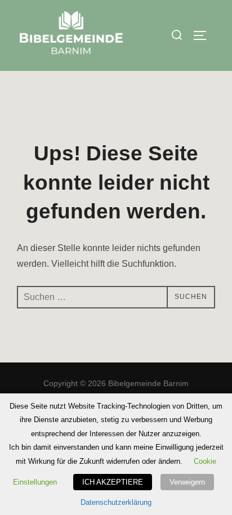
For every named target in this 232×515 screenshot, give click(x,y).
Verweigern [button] (187, 482)
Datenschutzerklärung (116, 502)
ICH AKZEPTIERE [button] (112, 482)
